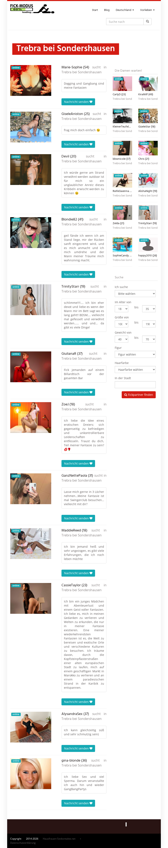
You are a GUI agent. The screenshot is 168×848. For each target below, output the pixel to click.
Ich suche (121, 287)
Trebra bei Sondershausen (81, 72)
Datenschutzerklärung (23, 843)
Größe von (122, 317)
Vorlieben (146, 10)
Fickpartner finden (140, 395)
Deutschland (124, 10)
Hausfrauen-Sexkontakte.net (59, 838)
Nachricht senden (77, 102)
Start (95, 10)
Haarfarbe (122, 363)
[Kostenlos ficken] (32, 10)
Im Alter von (123, 302)
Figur (118, 348)
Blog (107, 10)
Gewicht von (123, 332)
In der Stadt (123, 378)
